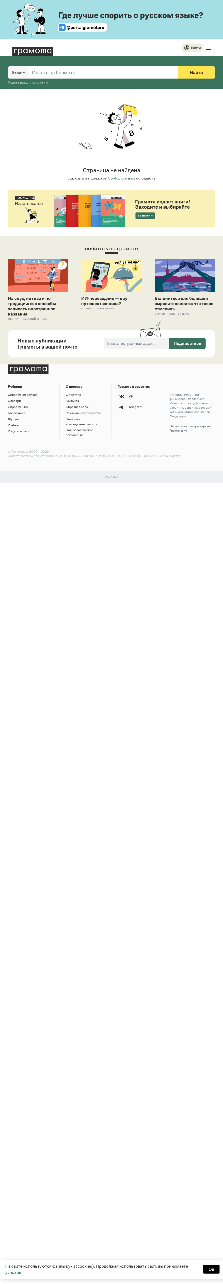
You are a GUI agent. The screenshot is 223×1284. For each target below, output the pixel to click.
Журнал (14, 419)
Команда (72, 401)
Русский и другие (37, 319)
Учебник (14, 425)
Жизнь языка (179, 313)
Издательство (18, 431)
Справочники (18, 407)
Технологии (105, 308)
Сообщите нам (121, 178)
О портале (73, 394)
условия (13, 1272)
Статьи (13, 319)
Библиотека (16, 413)
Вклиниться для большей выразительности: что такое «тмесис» (184, 303)
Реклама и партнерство (83, 413)
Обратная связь (77, 407)
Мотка (176, 456)
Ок (211, 1269)
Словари (14, 401)
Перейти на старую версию (190, 428)
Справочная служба (22, 394)
